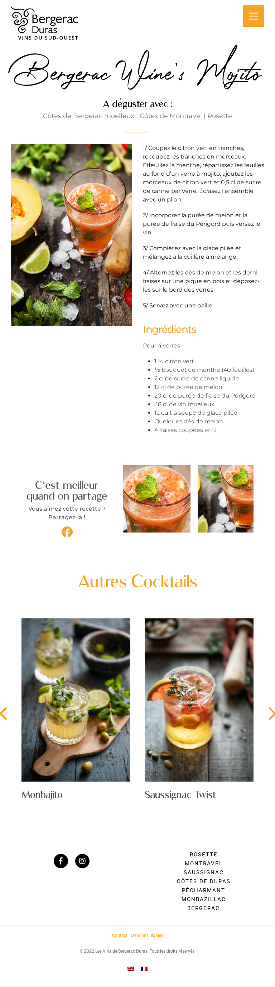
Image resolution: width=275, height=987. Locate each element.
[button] (67, 531)
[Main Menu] (253, 16)
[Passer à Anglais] (131, 968)
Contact (119, 935)
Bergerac (203, 908)
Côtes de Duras (204, 881)
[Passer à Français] (144, 968)
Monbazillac (204, 899)
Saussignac (204, 872)
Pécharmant (203, 890)
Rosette (204, 854)
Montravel (204, 863)
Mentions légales (147, 935)
